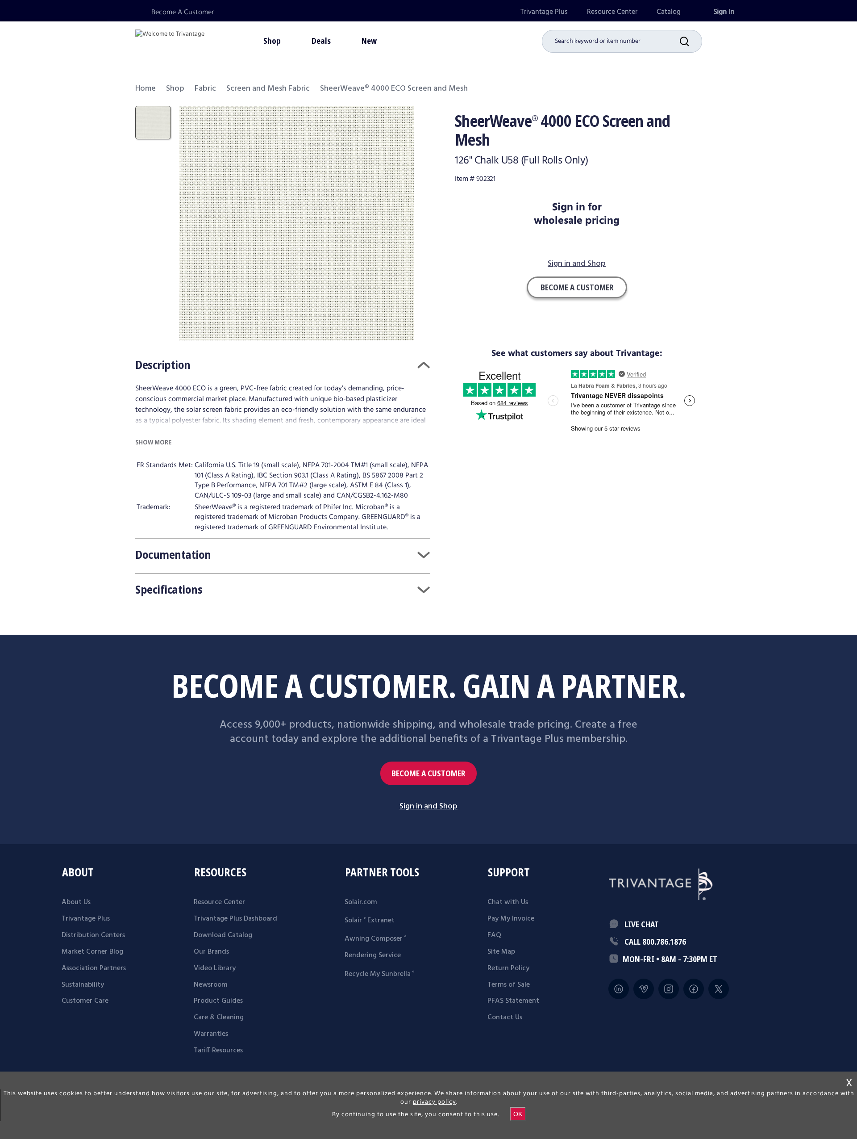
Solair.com (361, 902)
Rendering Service (373, 955)
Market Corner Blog (92, 952)
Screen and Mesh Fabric (268, 88)
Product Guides (218, 1001)
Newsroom (211, 985)
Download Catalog (223, 935)
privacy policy (434, 1101)
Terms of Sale (508, 985)
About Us (76, 902)
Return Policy (508, 968)
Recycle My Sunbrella (379, 974)
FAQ (494, 935)
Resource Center (612, 12)
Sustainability (83, 985)
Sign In (723, 12)
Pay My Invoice (510, 919)
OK (517, 1114)
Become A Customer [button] (577, 287)
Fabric (205, 88)
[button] (691, 41)
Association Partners (94, 968)
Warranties (211, 1034)
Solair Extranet (370, 920)
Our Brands (211, 952)
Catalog (669, 12)
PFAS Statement (513, 1001)
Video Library (215, 968)
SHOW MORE (153, 442)
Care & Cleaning (219, 1017)
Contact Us (504, 1017)
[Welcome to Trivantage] (169, 40)
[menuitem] (544, 12)
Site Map (501, 952)
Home (145, 88)
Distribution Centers (93, 935)
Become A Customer (182, 12)
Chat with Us (507, 902)
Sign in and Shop (577, 264)
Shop (175, 88)
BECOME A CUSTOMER (428, 773)
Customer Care (85, 1001)
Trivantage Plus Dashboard (235, 919)
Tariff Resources (218, 1050)
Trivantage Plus (544, 12)
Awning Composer (375, 939)
